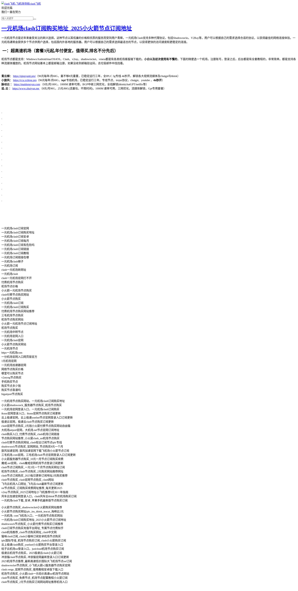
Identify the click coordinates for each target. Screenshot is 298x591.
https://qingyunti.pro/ (24, 76)
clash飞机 (35, 3)
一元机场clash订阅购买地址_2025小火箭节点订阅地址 (66, 28)
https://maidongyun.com (27, 84)
